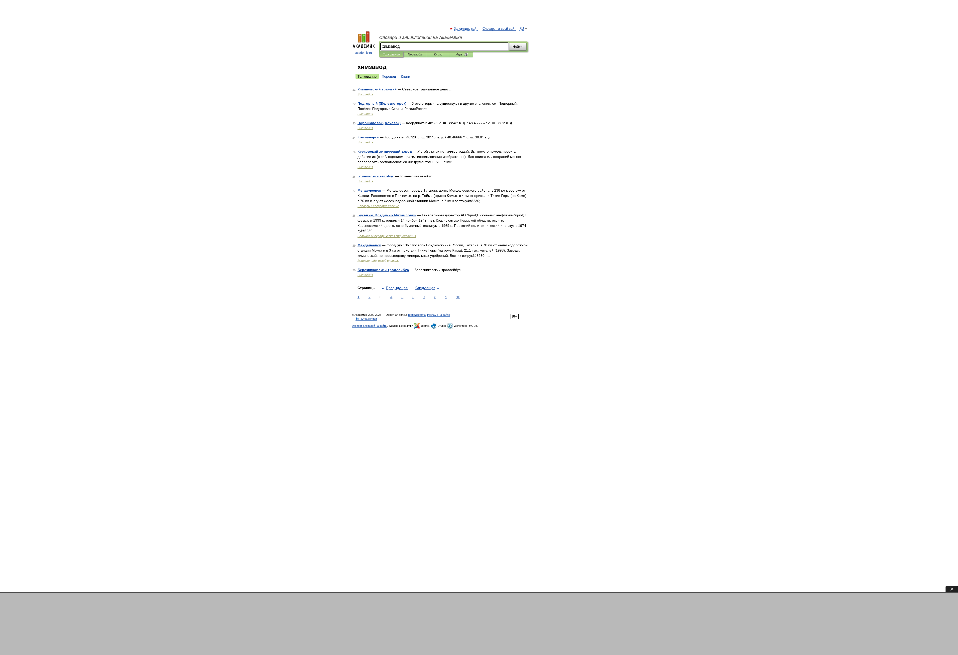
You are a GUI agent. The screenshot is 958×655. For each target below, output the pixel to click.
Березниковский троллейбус (383, 270)
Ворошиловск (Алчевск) (379, 123)
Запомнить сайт (466, 28)
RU (521, 28)
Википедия (365, 94)
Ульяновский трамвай (377, 89)
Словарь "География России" (378, 206)
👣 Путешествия (366, 318)
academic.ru (363, 52)
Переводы (415, 54)
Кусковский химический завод (385, 151)
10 (458, 297)
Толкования (391, 54)
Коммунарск (368, 137)
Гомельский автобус (376, 176)
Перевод (389, 76)
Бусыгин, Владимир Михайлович (387, 215)
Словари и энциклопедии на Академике (420, 37)
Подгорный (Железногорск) (382, 103)
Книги (438, 54)
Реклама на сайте (438, 314)
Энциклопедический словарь (378, 261)
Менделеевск (369, 190)
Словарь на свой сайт (499, 28)
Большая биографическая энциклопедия (387, 236)
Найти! (517, 47)
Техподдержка (417, 314)
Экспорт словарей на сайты (369, 325)
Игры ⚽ (462, 54)
